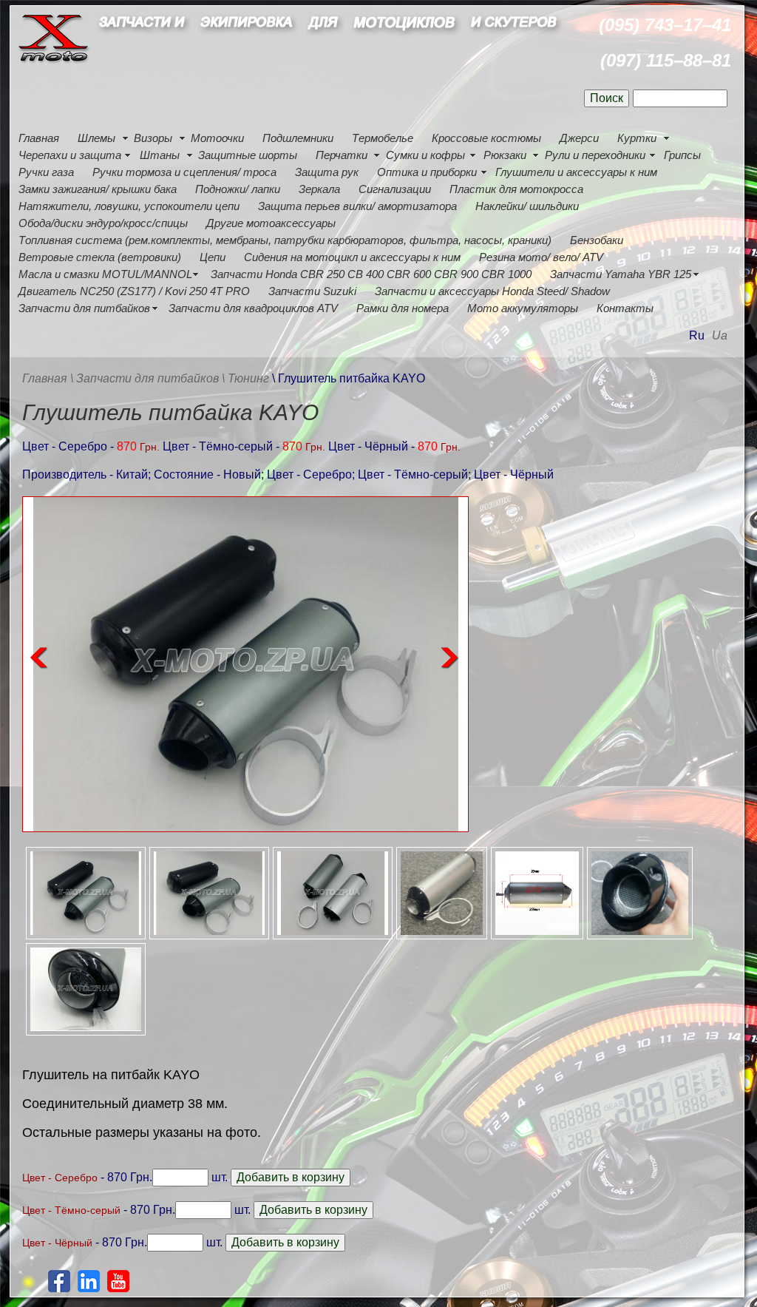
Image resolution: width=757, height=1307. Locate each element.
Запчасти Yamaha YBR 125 (620, 274)
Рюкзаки (504, 155)
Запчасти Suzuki (312, 291)
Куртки (636, 138)
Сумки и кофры (425, 155)
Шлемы (96, 138)
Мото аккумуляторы (522, 308)
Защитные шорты (247, 155)
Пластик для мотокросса (516, 189)
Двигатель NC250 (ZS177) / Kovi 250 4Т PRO (134, 291)
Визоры (153, 138)
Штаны (160, 155)
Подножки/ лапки (237, 189)
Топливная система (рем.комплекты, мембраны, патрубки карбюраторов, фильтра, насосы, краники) (284, 240)
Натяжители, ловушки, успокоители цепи (129, 206)
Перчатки (341, 155)
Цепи (212, 257)
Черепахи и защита (69, 155)
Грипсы (682, 155)
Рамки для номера (402, 308)
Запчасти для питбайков (84, 308)
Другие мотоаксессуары (271, 223)
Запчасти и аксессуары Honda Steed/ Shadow (492, 291)
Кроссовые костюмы (486, 138)
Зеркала (319, 189)
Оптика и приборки (427, 172)
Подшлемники (297, 138)
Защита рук (327, 172)
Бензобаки (596, 240)
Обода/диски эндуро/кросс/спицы (103, 223)
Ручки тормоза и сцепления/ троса (184, 172)
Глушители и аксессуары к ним (576, 172)
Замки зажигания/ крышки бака (97, 189)
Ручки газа (46, 172)
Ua (719, 335)
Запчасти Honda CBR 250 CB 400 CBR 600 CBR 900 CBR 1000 (371, 274)
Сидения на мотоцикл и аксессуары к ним (352, 257)
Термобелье (382, 138)
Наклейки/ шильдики (527, 206)
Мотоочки (217, 138)
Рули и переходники (595, 155)
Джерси (579, 138)
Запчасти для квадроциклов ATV (253, 308)
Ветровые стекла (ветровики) (99, 257)
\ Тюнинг (245, 378)
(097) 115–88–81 (665, 60)
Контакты (625, 308)
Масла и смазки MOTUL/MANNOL (105, 274)
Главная (38, 138)
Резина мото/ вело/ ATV (541, 257)
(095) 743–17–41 (665, 25)
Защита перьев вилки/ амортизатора (357, 206)
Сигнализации (395, 189)
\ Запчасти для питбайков (144, 378)
